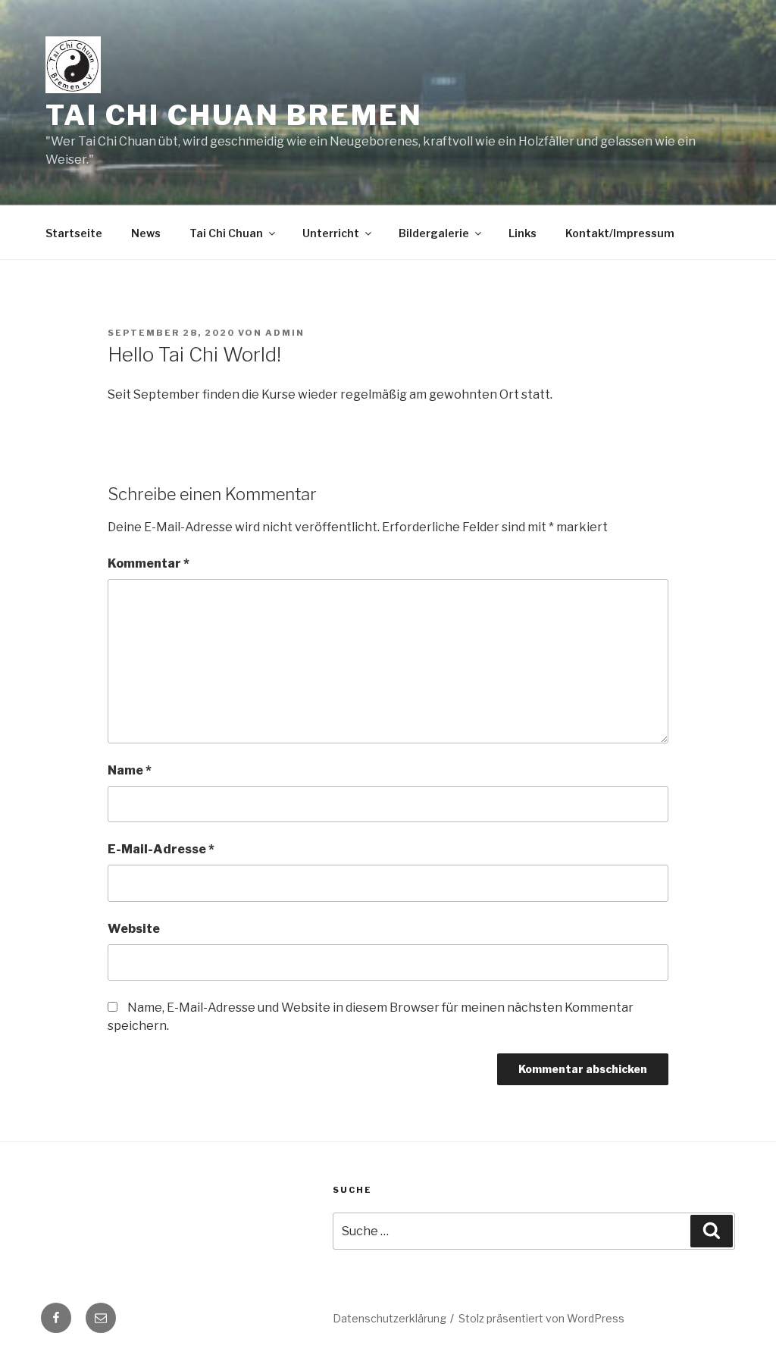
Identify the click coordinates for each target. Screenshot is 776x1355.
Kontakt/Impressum (619, 233)
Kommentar (148, 563)
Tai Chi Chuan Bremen (234, 115)
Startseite (73, 233)
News (146, 233)
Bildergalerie (434, 233)
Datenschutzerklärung (389, 1318)
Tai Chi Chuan (226, 233)
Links (522, 233)
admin (285, 332)
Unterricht (330, 233)
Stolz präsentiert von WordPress (541, 1318)
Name (130, 770)
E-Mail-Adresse (161, 849)
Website (134, 929)
